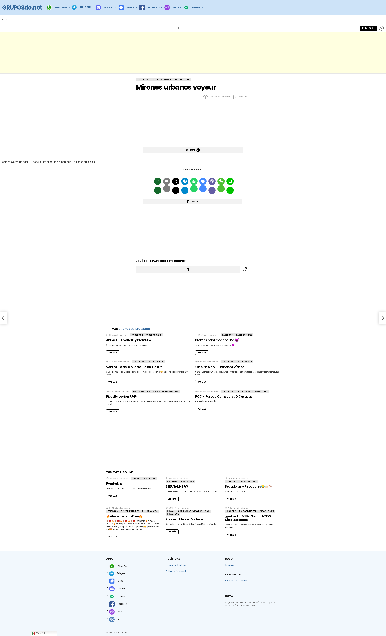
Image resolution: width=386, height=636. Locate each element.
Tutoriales (229, 565)
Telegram (113, 511)
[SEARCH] (179, 28)
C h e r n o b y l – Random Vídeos (219, 367)
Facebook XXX (153, 334)
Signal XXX (149, 478)
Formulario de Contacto (236, 580)
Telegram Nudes (130, 511)
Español (40, 633)
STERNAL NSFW (177, 486)
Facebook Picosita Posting (162, 391)
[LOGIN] (381, 28)
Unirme (191, 150)
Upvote (188, 269)
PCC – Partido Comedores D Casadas (223, 396)
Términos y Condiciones (177, 565)
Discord (172, 481)
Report (194, 201)
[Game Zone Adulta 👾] (3, 318)
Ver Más (112, 352)
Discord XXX (187, 481)
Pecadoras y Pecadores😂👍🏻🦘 (248, 486)
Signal (136, 478)
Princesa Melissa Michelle (184, 519)
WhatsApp (232, 481)
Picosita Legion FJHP (121, 396)
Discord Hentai (248, 511)
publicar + (368, 28)
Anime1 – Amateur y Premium (128, 340)
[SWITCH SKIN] (382, 19)
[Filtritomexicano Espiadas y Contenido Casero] (382, 318)
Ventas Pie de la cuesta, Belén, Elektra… (135, 367)
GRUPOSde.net (22, 7)
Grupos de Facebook (134, 329)
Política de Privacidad (176, 571)
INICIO (5, 19)
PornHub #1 (115, 483)
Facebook (137, 334)
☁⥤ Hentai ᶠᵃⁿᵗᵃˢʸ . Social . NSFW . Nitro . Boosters (248, 518)
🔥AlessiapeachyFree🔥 (124, 516)
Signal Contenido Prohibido (193, 511)
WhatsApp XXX (249, 481)
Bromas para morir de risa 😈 (217, 340)
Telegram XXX (149, 511)
